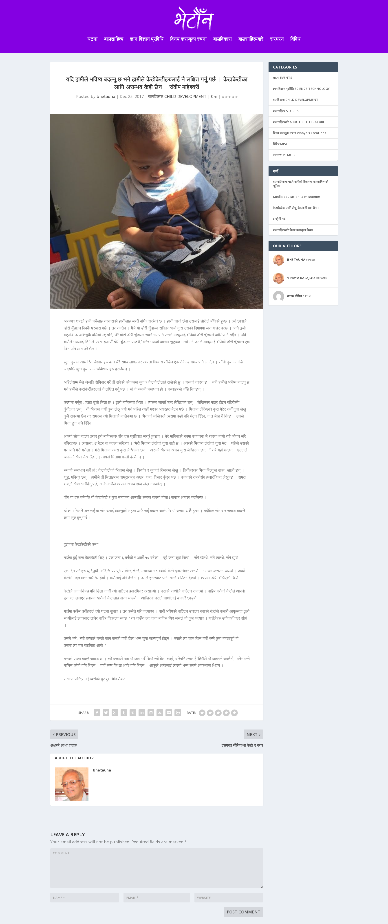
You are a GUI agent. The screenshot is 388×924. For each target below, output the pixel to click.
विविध (295, 39)
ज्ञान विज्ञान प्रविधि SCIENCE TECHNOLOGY (301, 88)
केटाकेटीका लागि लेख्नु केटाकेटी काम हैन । (296, 208)
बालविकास (222, 39)
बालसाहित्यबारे (250, 39)
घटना (92, 39)
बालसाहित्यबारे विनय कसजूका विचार (293, 230)
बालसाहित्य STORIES (286, 111)
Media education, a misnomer (296, 197)
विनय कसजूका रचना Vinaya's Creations (299, 133)
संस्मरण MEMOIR (284, 155)
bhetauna (106, 96)
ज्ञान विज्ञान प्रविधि (146, 39)
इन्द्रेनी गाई (279, 219)
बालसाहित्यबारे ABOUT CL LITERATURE (299, 122)
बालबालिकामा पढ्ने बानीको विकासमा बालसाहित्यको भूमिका (300, 183)
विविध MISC (280, 144)
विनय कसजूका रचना (188, 39)
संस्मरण (277, 39)
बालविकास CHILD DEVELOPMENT (177, 96)
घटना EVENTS (282, 77)
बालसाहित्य (113, 39)
